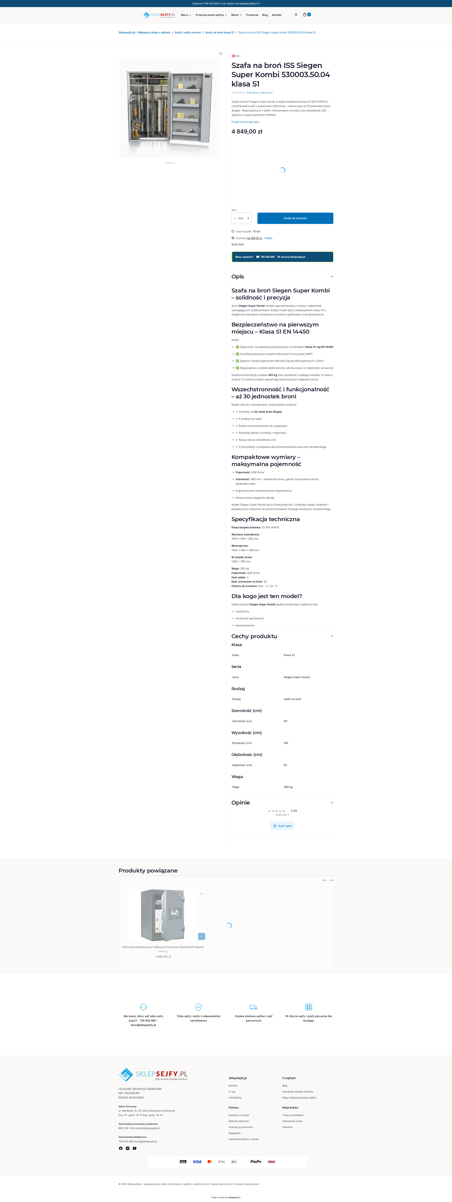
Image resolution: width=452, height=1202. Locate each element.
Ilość (233, 210)
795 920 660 (211, 3)
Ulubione (287, 1127)
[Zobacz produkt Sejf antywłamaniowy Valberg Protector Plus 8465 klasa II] (201, 936)
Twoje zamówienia (292, 1115)
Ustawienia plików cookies (244, 1139)
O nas (232, 1091)
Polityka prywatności (241, 1127)
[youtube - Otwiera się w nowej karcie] (134, 1148)
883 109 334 (126, 1128)
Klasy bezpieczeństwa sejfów (299, 1097)
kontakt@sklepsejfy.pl (147, 1128)
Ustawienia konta (292, 1121)
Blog (284, 1085)
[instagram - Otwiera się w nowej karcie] (128, 1148)
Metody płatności (239, 1121)
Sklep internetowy (225, 1197)
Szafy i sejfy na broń (188, 32)
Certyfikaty (235, 1097)
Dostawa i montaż (239, 1115)
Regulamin (235, 1133)
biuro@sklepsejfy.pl (291, 256)
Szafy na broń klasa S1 (219, 32)
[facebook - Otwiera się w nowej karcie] (121, 1148)
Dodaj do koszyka (295, 218)
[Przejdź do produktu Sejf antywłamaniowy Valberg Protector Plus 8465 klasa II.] (163, 915)
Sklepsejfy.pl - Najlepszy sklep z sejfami (144, 32)
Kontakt (233, 1085)
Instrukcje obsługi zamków (297, 1091)
